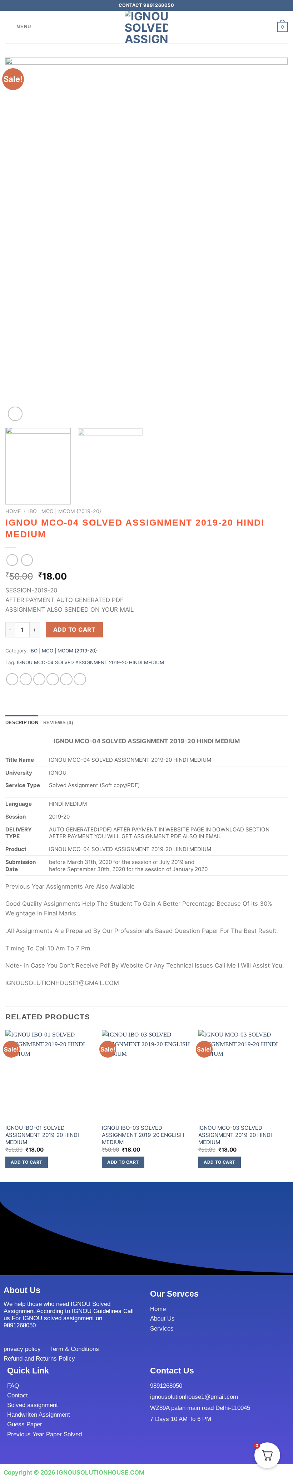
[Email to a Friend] (52, 679)
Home (13, 511)
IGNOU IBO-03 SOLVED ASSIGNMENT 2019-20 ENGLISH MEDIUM (143, 1134)
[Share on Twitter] (39, 679)
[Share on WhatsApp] (12, 679)
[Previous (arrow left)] (12, 741)
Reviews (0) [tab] (58, 722)
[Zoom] (15, 414)
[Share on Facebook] (26, 679)
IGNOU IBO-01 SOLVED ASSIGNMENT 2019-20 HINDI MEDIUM (42, 1134)
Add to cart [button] (26, 1162)
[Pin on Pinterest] (66, 679)
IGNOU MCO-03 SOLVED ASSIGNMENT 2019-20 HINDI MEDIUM (235, 1134)
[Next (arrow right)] (274, 741)
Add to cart (74, 629)
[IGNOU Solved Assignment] (146, 27)
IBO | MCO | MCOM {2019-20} (64, 511)
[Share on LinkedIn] (80, 679)
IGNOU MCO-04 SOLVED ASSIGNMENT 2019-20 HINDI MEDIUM (90, 662)
